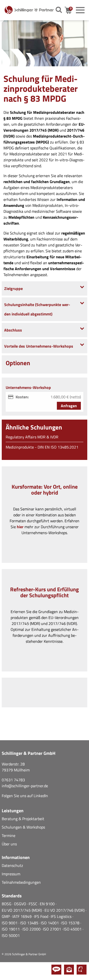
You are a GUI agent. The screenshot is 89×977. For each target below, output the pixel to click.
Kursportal (82, 970)
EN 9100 (48, 904)
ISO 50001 (11, 935)
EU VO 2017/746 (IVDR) (65, 910)
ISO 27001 (52, 929)
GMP (6, 916)
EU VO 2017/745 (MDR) (22, 910)
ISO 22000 (32, 929)
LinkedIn (41, 796)
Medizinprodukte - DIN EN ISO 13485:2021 (42, 447)
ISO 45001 (73, 929)
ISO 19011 (11, 929)
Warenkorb (71, 10)
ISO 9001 (10, 923)
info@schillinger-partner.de (25, 786)
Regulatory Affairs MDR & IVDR (32, 437)
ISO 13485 (29, 923)
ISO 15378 (70, 923)
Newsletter (69, 970)
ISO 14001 (50, 923)
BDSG (7, 904)
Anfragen (69, 406)
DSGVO (20, 904)
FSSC (33, 904)
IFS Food (41, 916)
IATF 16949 (22, 916)
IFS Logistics (61, 916)
